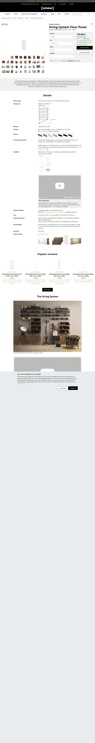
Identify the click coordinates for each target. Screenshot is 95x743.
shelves (46, 212)
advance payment (57, 61)
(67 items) (37, 18)
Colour (51, 46)
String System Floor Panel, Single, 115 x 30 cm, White (83, 275)
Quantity (52, 53)
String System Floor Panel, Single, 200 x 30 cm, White (35, 275)
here (52, 206)
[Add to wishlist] (92, 24)
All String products (43, 234)
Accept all (73, 388)
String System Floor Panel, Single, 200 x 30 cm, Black (59, 275)
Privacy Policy (21, 384)
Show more (47, 289)
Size (51, 40)
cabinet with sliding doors (57, 212)
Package (52, 33)
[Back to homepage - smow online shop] (47, 8)
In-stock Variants (85, 52)
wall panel (43, 131)
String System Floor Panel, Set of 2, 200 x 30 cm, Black (12, 275)
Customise (63, 388)
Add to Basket (84, 48)
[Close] (93, 1)
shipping (81, 38)
